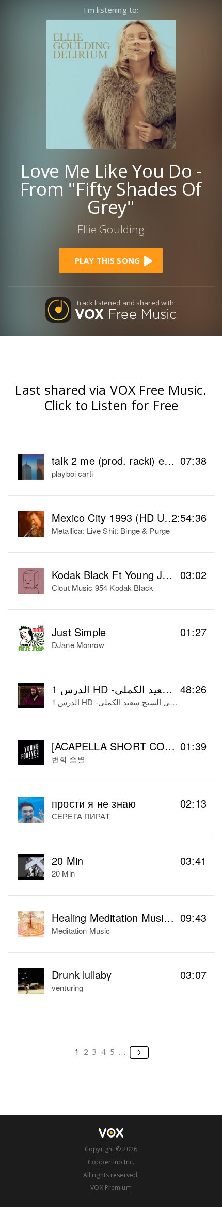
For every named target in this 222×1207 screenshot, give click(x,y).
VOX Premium (110, 1187)
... (122, 1051)
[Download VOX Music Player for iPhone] (111, 83)
